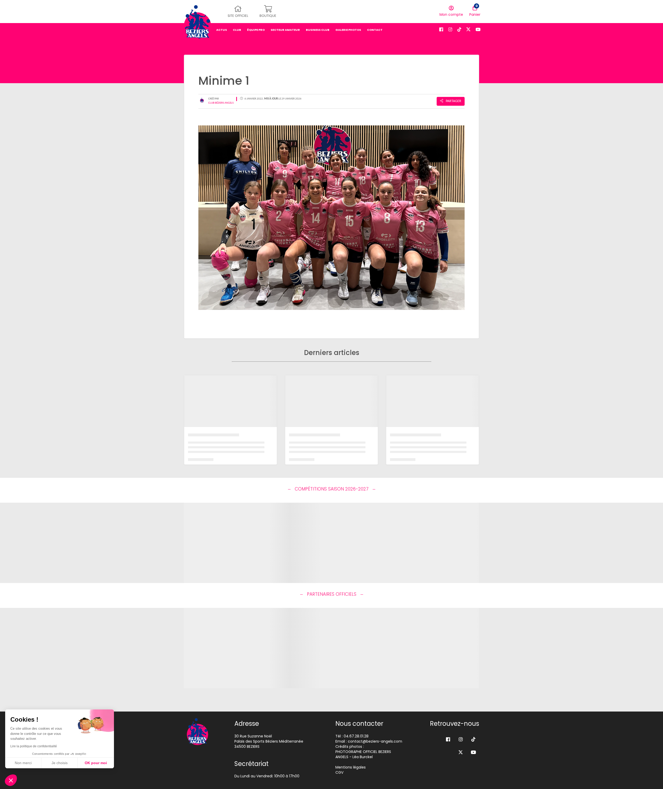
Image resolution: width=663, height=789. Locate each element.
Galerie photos (348, 30)
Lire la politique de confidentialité (33, 746)
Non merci (23, 763)
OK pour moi (96, 763)
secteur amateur (285, 30)
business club (317, 30)
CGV (339, 772)
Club (237, 30)
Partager (453, 101)
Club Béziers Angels (221, 103)
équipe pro (256, 30)
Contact (375, 30)
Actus (221, 30)
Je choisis (60, 763)
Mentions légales (350, 767)
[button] (11, 780)
